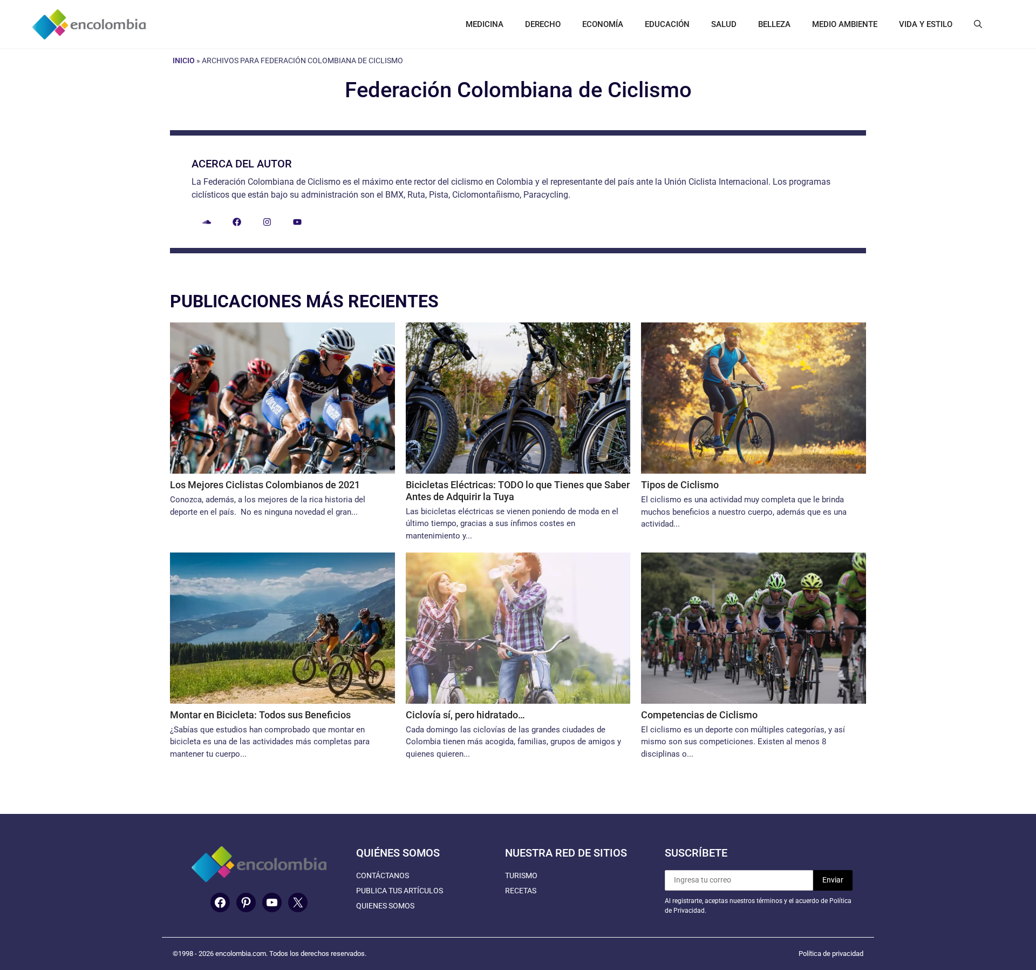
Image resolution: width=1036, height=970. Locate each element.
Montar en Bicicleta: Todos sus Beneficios (260, 714)
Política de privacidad (831, 953)
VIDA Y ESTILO (925, 24)
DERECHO (543, 24)
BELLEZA (774, 24)
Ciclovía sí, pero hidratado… (465, 714)
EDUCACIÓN (667, 24)
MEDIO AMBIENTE (844, 24)
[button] (978, 24)
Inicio (184, 60)
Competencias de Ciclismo (699, 714)
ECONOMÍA (602, 24)
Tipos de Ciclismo (680, 484)
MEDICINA (484, 24)
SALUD (724, 24)
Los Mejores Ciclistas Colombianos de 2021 (265, 484)
